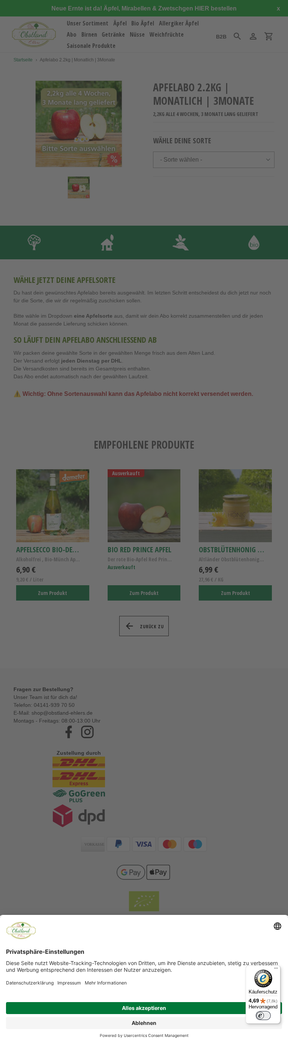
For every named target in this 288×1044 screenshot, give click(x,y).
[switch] (263, 1015)
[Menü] (276, 969)
